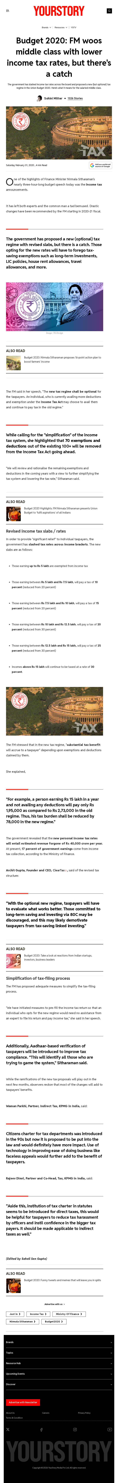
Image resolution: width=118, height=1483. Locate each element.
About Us (10, 1413)
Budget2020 (52, 1321)
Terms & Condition (14, 1417)
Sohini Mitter (53, 98)
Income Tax (37, 1314)
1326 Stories (75, 98)
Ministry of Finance (67, 1314)
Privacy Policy (84, 1413)
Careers (45, 1413)
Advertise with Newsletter (23, 1402)
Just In (14, 1314)
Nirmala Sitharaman (21, 1321)
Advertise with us (53, 1304)
